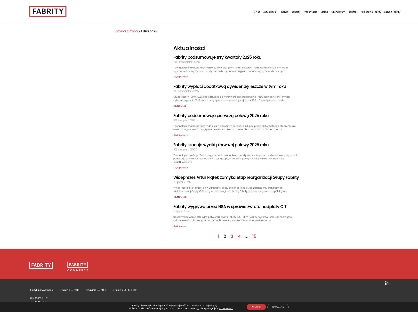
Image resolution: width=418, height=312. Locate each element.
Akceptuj (256, 306)
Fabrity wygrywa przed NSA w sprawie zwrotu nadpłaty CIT (230, 206)
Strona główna (127, 31)
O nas (256, 12)
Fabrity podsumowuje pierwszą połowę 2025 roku (221, 115)
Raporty (296, 12)
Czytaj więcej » (180, 76)
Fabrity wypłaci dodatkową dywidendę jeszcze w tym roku (229, 86)
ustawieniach (226, 308)
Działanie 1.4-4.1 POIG (125, 290)
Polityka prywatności (41, 290)
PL (43, 298)
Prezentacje (310, 12)
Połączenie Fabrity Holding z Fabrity (380, 12)
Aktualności (269, 12)
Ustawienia (278, 306)
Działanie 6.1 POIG (70, 290)
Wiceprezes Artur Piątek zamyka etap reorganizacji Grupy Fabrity (236, 177)
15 (254, 236)
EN (47, 298)
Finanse (284, 12)
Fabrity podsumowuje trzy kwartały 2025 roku (217, 57)
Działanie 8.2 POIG (96, 290)
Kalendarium (338, 12)
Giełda (324, 12)
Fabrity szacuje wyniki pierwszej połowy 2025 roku (221, 145)
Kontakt (353, 12)
